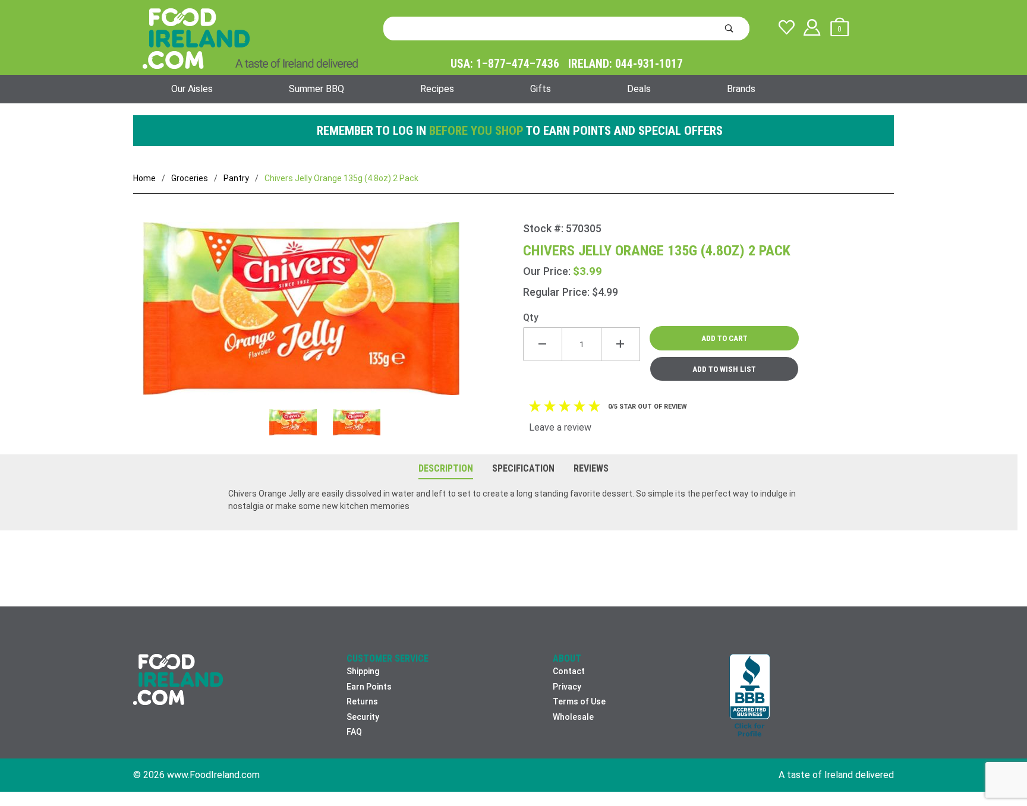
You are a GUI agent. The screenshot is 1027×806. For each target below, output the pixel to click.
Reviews (591, 468)
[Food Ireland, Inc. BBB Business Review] (749, 696)
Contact (569, 671)
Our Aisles (192, 88)
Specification (523, 468)
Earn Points (369, 686)
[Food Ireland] (250, 38)
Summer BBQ (316, 88)
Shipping (362, 671)
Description (445, 468)
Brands (741, 88)
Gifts (540, 88)
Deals (639, 88)
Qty (530, 317)
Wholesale (573, 717)
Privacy (567, 686)
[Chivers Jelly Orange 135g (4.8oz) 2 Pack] (328, 315)
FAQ (354, 732)
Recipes (437, 88)
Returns (362, 701)
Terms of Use (579, 701)
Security (362, 717)
